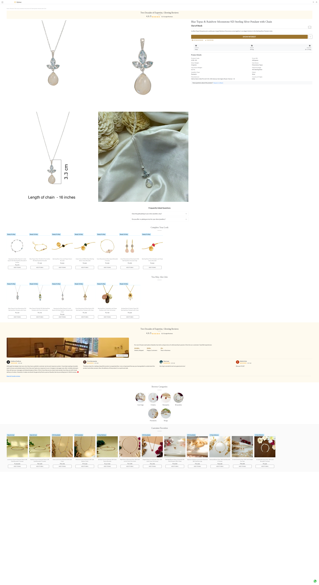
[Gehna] (87, 2)
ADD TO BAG (17, 267)
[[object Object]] (310, 37)
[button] (159, 214)
